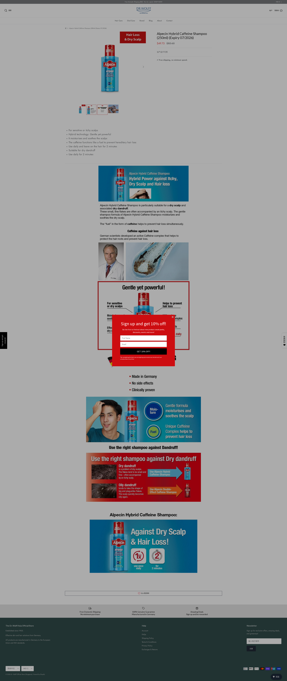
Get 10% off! (143, 351)
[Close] (172, 317)
